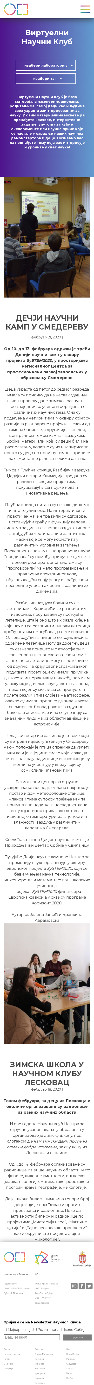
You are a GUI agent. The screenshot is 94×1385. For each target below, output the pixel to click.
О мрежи (8, 1364)
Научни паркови (12, 1354)
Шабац (69, 1378)
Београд (39, 1349)
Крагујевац (40, 1373)
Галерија (8, 1368)
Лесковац (40, 1383)
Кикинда (39, 1364)
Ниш (68, 1349)
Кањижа (39, 1359)
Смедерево (72, 1364)
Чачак (69, 1373)
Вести (7, 1349)
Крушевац (40, 1378)
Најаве (7, 1359)
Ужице (69, 1368)
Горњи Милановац (44, 1354)
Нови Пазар (72, 1354)
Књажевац (40, 1368)
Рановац (70, 1359)
